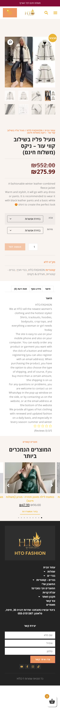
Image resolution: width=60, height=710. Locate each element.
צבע (51, 218)
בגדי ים (51, 575)
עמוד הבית (50, 130)
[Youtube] (21, 666)
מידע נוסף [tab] (36, 288)
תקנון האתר (48, 596)
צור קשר (50, 601)
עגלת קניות (49, 592)
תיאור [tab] (48, 288)
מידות (50, 229)
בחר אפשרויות (17, 511)
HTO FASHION (34, 130)
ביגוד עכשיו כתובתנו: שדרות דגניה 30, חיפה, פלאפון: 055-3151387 (30, 611)
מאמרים (50, 604)
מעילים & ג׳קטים (36, 274)
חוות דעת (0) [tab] (20, 288)
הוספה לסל (15, 246)
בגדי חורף (22, 270)
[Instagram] (32, 666)
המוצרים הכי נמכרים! (43, 588)
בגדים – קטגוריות (45, 580)
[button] (55, 13)
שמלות (51, 571)
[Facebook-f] (27, 666)
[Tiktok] (38, 666)
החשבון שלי (48, 584)
